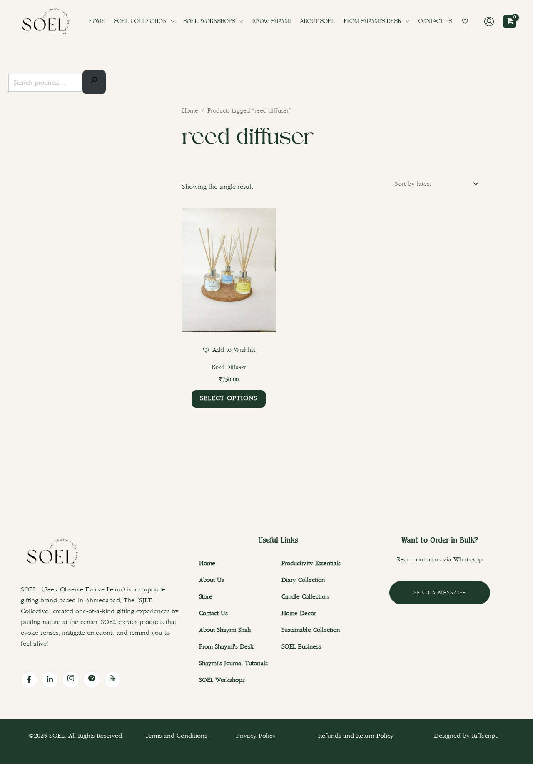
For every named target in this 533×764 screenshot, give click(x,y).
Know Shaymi (271, 21)
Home (97, 21)
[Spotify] (91, 679)
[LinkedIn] (50, 679)
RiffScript (484, 735)
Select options (228, 398)
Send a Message (439, 593)
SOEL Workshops (209, 21)
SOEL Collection (140, 21)
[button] (228, 350)
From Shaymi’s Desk (372, 21)
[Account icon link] (489, 21)
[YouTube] (112, 679)
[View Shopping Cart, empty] (509, 21)
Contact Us (435, 21)
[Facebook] (29, 679)
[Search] (94, 82)
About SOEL (317, 21)
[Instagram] (70, 679)
